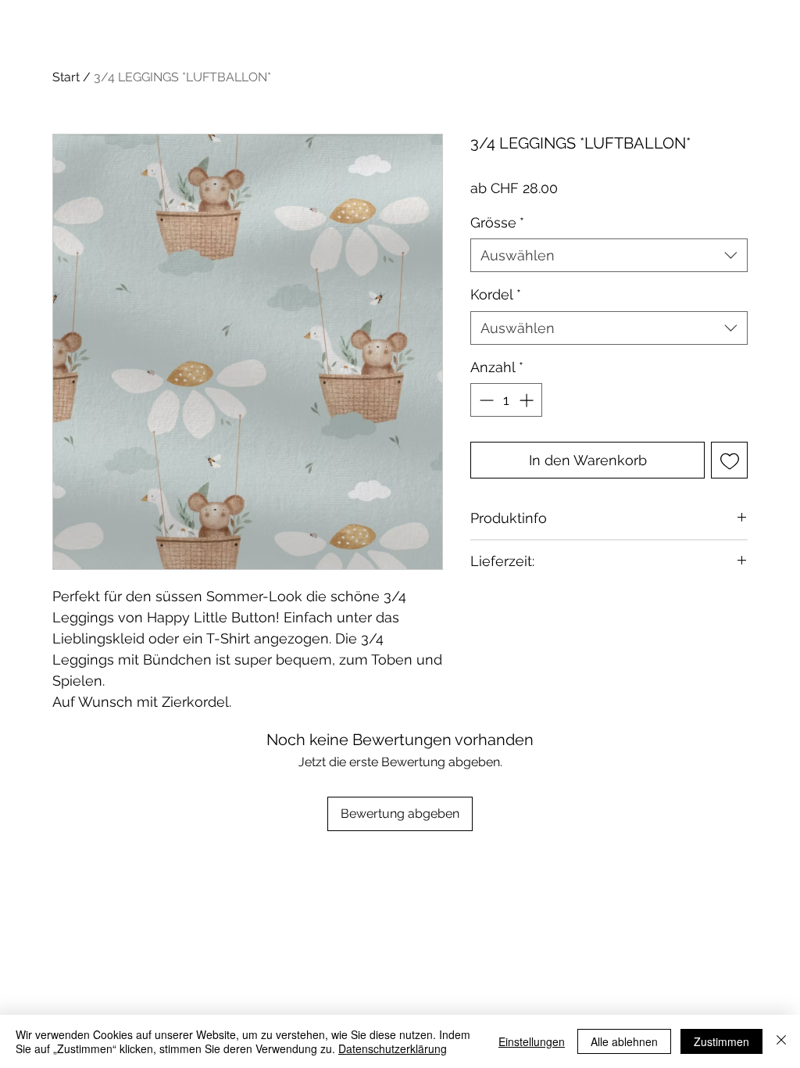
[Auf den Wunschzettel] (729, 460)
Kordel (495, 294)
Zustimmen (721, 1041)
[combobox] (609, 255)
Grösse (497, 222)
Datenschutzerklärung (392, 1048)
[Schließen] (781, 1041)
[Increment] (528, 400)
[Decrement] (485, 400)
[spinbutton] (506, 400)
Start (66, 77)
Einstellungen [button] (531, 1041)
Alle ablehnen (624, 1041)
